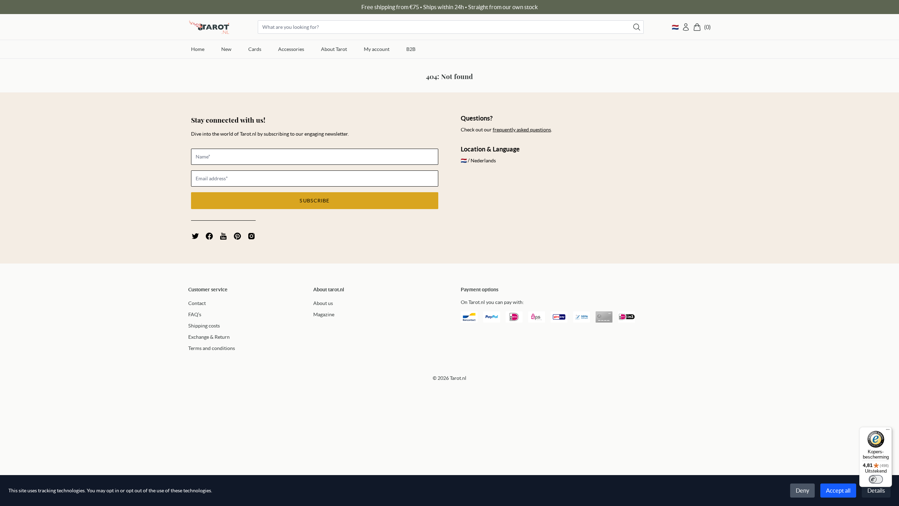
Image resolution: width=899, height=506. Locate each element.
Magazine (323, 314)
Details (876, 490)
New (226, 49)
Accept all (838, 490)
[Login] (686, 27)
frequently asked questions (522, 129)
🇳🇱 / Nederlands (478, 160)
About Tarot (334, 49)
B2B (410, 49)
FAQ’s (194, 314)
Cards (254, 49)
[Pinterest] (237, 236)
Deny (802, 490)
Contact (197, 303)
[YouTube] (223, 236)
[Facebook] (209, 236)
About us (323, 303)
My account (376, 49)
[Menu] (888, 431)
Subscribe (314, 200)
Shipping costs (204, 326)
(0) (707, 27)
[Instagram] (251, 236)
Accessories (291, 49)
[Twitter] (195, 236)
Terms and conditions (211, 348)
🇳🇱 (675, 27)
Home (197, 49)
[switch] (876, 479)
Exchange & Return (209, 337)
